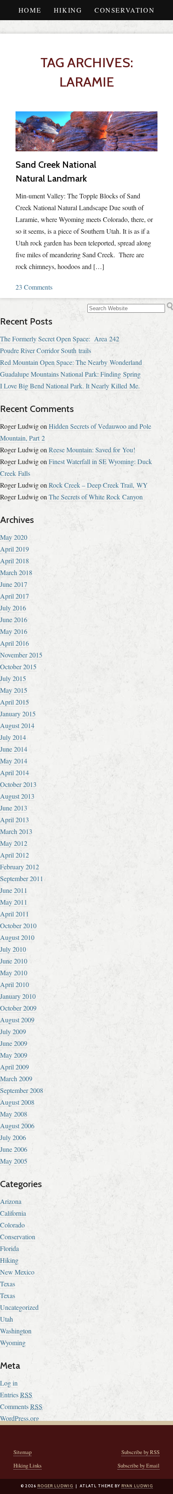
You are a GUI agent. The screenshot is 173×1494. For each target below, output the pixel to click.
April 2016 (14, 643)
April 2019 (14, 548)
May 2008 (13, 1113)
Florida (9, 1248)
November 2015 (21, 654)
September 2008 (21, 1090)
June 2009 (13, 1043)
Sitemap (22, 1452)
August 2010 (17, 937)
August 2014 (17, 725)
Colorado (12, 1224)
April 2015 (14, 701)
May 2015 (13, 690)
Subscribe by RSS (140, 1452)
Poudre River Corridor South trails (45, 350)
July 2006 (13, 1137)
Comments (21, 1406)
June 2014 (13, 748)
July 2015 (13, 678)
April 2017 (14, 595)
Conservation (124, 9)
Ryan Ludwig (137, 1485)
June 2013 (13, 807)
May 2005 (13, 1160)
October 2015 (18, 666)
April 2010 (14, 984)
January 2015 (18, 713)
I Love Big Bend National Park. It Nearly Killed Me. (70, 385)
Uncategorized (19, 1307)
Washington (15, 1330)
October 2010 (18, 925)
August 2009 (17, 1019)
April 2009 (14, 1066)
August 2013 (17, 796)
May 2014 (13, 760)
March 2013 (16, 831)
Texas (7, 1283)
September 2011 (21, 878)
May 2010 (13, 972)
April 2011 (14, 913)
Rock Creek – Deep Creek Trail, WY (98, 484)
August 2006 (17, 1125)
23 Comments (34, 286)
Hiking (68, 9)
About (86, 30)
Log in (9, 1382)
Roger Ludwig (55, 1485)
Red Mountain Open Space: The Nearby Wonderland (71, 362)
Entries (16, 1394)
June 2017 (13, 584)
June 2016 (13, 619)
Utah (6, 1319)
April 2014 (14, 772)
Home (29, 9)
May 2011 (13, 901)
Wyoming (13, 1342)
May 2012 (13, 843)
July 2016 (13, 607)
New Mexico (17, 1271)
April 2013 (14, 819)
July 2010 (13, 949)
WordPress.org (19, 1418)
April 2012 (14, 854)
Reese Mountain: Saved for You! (92, 449)
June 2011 (13, 890)
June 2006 (13, 1149)
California (13, 1213)
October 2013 (18, 784)
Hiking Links (27, 1465)
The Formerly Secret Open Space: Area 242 (59, 338)
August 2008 (17, 1102)
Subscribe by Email (139, 1465)
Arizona (10, 1201)
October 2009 (18, 1007)
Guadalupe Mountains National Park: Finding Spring (70, 374)
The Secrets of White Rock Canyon (96, 496)
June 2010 (13, 960)
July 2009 (13, 1031)
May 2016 (13, 631)
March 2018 (16, 572)
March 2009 (16, 1078)
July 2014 (13, 737)
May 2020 (13, 537)
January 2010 (18, 996)
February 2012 (19, 866)
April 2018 (14, 560)
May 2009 (13, 1055)
